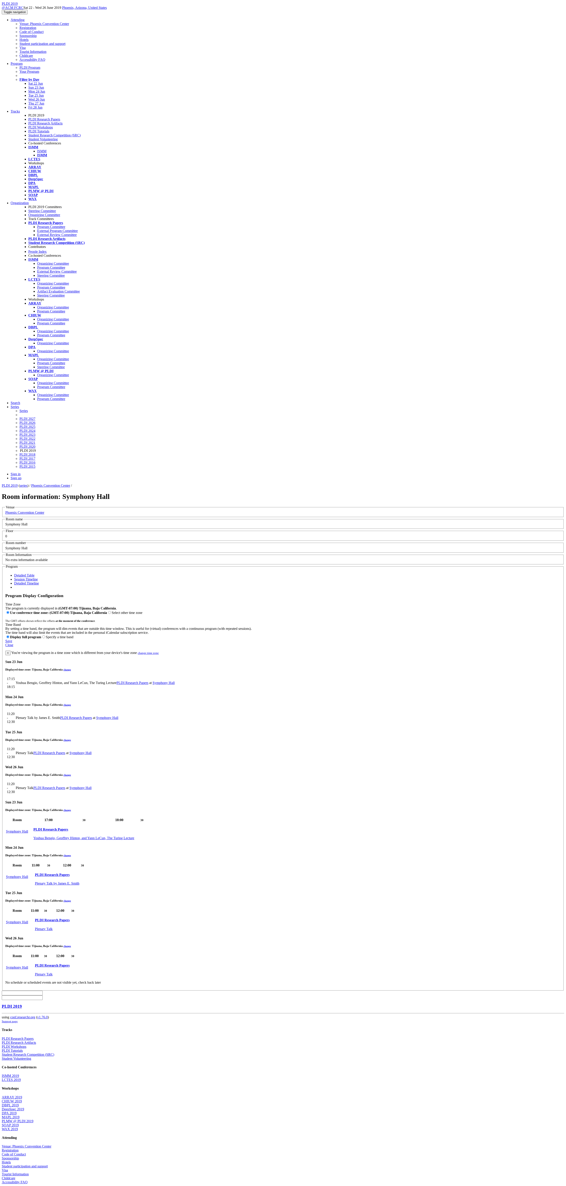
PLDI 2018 (27, 454)
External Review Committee (57, 235)
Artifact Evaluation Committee (58, 291)
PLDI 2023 (27, 435)
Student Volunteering (43, 139)
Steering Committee (42, 211)
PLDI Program (29, 67)
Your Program (29, 71)
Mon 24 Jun (36, 91)
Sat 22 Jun (35, 83)
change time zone (148, 653)
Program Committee (51, 227)
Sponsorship (28, 36)
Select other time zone (127, 613)
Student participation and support (42, 44)
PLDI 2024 (27, 431)
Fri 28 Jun (35, 107)
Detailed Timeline (26, 583)
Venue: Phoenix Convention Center (44, 24)
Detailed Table (24, 575)
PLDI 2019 (10, 485)
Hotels (24, 40)
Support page (10, 1021)
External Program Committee (57, 231)
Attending (18, 20)
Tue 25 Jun (36, 95)
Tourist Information (32, 52)
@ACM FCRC (12, 8)
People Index (37, 251)
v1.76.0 (42, 1017)
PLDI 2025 (27, 427)
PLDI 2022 (27, 439)
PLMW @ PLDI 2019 (17, 1121)
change (67, 669)
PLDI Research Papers (44, 119)
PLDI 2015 (27, 466)
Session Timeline (26, 579)
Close (9, 645)
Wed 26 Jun (36, 99)
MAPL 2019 (10, 1117)
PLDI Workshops (40, 127)
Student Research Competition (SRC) (54, 135)
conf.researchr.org (22, 1017)
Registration (27, 28)
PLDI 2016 (27, 462)
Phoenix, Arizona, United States (84, 8)
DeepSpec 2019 (13, 1109)
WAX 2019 (10, 1129)
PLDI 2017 (27, 458)
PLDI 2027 (27, 419)
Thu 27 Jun (36, 103)
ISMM (41, 151)
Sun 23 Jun (36, 87)
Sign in (16, 474)
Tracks (15, 111)
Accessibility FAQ (32, 59)
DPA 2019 (9, 1113)
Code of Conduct (31, 32)
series (23, 485)
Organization (20, 203)
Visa (22, 48)
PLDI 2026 (27, 423)
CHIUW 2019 (12, 1101)
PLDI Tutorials (38, 131)
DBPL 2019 (10, 1105)
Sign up (16, 478)
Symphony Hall (164, 683)
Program (17, 63)
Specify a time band (59, 637)
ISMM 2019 (10, 1076)
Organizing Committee (44, 215)
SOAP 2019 (10, 1125)
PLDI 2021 (27, 443)
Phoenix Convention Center (50, 485)
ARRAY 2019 (12, 1097)
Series (23, 411)
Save (8, 641)
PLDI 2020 (27, 446)
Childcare (26, 55)
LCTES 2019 (11, 1080)
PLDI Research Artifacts (45, 123)
